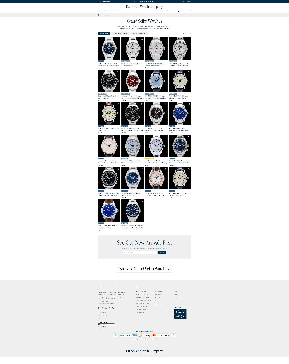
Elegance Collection (120, 33)
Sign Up (162, 252)
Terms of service (102, 315)
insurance (127, 10)
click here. (167, 28)
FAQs (99, 318)
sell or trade (168, 10)
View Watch (109, 48)
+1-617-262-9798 (103, 301)
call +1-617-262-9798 (186, 1)
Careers (176, 300)
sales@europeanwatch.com (105, 1)
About (176, 294)
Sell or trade (158, 300)
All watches (158, 291)
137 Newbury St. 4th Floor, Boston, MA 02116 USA (112, 294)
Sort (183, 33)
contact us (148, 28)
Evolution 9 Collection (139, 33)
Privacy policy (102, 312)
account (182, 10)
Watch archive (159, 304)
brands (138, 10)
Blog (175, 291)
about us (156, 10)
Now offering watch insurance (144, 1)
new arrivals (115, 10)
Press (176, 304)
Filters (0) (103, 33)
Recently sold (159, 297)
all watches (101, 10)
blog (146, 10)
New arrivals (158, 294)
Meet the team (178, 297)
